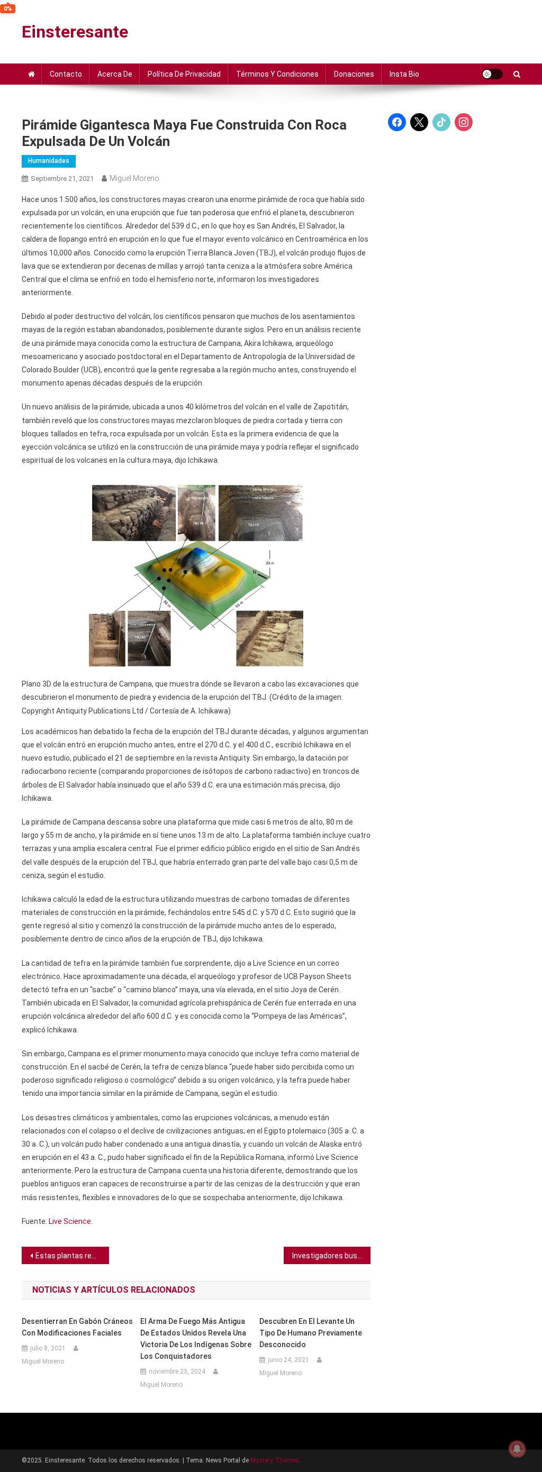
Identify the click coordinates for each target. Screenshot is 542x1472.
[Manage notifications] (517, 1448)
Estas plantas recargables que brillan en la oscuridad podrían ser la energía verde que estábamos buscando (72, 1255)
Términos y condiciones (277, 74)
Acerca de (114, 74)
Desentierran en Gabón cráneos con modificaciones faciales (77, 1327)
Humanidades (48, 160)
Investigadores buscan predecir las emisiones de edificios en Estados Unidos (331, 1255)
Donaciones (354, 74)
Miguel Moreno (134, 178)
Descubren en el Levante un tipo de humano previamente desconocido (310, 1333)
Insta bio (404, 74)
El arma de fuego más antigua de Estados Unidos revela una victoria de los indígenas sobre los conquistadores (195, 1338)
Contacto (66, 74)
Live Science (70, 1221)
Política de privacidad (184, 74)
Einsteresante (75, 32)
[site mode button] (492, 74)
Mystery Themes (274, 1460)
